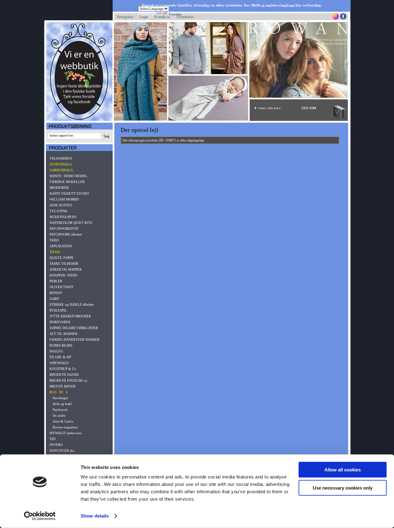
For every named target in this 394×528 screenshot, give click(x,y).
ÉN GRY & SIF (60, 357)
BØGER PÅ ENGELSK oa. (69, 380)
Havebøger (60, 398)
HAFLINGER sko (62, 450)
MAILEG (56, 351)
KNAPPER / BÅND (63, 275)
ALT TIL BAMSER (63, 333)
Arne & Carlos (63, 421)
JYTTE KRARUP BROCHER (70, 316)
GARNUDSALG (61, 170)
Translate (175, 14)
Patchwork (60, 409)
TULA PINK (58, 211)
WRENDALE (59, 363)
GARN (54, 298)
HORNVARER (60, 322)
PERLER (56, 281)
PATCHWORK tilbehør (66, 234)
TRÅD (54, 240)
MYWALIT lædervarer (66, 433)
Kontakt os (162, 17)
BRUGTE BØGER (62, 386)
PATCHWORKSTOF (64, 228)
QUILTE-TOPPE (62, 258)
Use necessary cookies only (342, 487)
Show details (95, 515)
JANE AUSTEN (61, 205)
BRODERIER (59, 187)
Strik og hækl (62, 404)
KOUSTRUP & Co (63, 369)
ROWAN (56, 293)
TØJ (52, 439)
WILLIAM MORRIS (64, 199)
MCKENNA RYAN (63, 217)
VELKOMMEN (61, 158)
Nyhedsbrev (185, 17)
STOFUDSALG (61, 164)
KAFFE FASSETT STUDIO (69, 193)
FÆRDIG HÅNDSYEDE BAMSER (74, 339)
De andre (59, 415)
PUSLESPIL (58, 310)
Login (143, 17)
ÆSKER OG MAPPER (66, 269)
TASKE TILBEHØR (64, 263)
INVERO (56, 445)
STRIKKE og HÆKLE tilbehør (72, 304)
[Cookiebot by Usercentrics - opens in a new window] (40, 516)
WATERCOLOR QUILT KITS (71, 222)
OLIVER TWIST (62, 287)
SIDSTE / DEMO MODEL (68, 176)
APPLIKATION (61, 246)
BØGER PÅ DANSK (64, 374)
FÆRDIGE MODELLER (67, 182)
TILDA (55, 252)
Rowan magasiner (65, 427)
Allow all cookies (342, 469)
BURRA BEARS (61, 345)
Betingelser (125, 17)
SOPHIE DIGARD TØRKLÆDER (74, 328)
